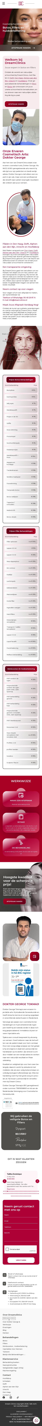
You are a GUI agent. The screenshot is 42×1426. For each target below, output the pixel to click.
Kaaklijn (36, 357)
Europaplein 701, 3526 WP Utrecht (21, 1301)
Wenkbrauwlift (35, 329)
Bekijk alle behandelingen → (14, 1355)
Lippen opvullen (21, 361)
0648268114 (29, 1286)
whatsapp (11, 1277)
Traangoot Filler (10, 347)
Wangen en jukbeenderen (35, 347)
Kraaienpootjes (7, 341)
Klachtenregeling (9, 1371)
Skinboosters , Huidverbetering (15, 1346)
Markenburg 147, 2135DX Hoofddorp (22, 1293)
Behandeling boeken (11, 1362)
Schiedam (6, 1381)
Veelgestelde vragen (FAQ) (13, 1368)
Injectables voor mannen (12, 1349)
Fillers (5, 1343)
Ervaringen (7, 1327)
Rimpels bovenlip (14, 354)
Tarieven (6, 1352)
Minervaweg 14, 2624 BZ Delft (20, 1295)
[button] (3, 1191)
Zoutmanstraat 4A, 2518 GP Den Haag (23, 1304)
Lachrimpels (6, 351)
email (33, 1276)
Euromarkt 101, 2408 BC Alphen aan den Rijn (23, 1298)
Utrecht (12, 81)
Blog (4, 1330)
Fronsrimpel (35, 342)
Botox (9, 87)
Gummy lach (38, 353)
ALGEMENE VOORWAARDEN (21, 1414)
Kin (30, 360)
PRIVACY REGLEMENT (14, 1416)
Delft (12, 78)
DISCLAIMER (21, 1411)
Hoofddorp (22, 81)
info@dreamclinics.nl (18, 300)
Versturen (21, 1260)
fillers (34, 84)
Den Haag (19, 78)
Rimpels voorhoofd (7, 334)
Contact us (7, 1395)
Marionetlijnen (9, 360)
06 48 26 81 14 (29, 298)
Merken (6, 1333)
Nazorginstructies (10, 1365)
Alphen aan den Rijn (11, 252)
